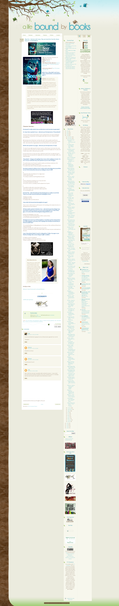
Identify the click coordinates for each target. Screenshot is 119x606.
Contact (58, 35)
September (70, 409)
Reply (26, 353)
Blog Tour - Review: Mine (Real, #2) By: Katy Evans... (71, 279)
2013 (26, 320)
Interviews (37, 35)
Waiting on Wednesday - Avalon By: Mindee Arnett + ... (71, 233)
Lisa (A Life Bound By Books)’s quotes (85, 248)
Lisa (66, 552)
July (68, 412)
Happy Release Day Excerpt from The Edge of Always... (71, 367)
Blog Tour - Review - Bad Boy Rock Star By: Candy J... (71, 237)
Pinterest (42, 289)
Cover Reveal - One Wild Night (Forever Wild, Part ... (71, 288)
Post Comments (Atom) (32, 406)
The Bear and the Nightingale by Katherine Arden (85, 295)
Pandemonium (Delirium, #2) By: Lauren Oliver (70, 53)
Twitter (28, 289)
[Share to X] (57, 326)
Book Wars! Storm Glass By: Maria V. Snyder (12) (71, 378)
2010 (67, 426)
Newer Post (26, 404)
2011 (67, 424)
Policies (51, 35)
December (70, 137)
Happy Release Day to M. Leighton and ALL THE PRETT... (71, 305)
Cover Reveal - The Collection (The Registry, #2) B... (71, 374)
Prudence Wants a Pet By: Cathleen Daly (71, 59)
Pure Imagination (85, 315)
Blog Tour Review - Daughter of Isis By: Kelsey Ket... (71, 327)
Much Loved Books (69, 438)
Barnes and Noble (46, 64)
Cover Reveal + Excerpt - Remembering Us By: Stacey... (71, 212)
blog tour (41, 320)
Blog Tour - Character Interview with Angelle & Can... (70, 392)
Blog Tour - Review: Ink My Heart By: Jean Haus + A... (71, 252)
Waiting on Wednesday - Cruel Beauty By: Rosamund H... (71, 292)
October (69, 407)
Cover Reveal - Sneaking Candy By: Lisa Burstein (71, 270)
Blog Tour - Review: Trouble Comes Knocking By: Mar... (71, 173)
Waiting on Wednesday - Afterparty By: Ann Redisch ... (70, 165)
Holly (29, 369)
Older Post (57, 404)
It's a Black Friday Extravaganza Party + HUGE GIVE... (70, 146)
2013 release (30, 320)
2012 (67, 423)
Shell (29, 333)
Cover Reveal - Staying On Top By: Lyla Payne (70, 342)
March (69, 418)
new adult (31, 321)
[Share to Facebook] (59, 326)
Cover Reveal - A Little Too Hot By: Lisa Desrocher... (71, 224)
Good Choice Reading (86, 287)
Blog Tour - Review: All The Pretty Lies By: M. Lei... (71, 260)
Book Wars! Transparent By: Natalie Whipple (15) (71, 190)
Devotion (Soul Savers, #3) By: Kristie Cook (71, 65)
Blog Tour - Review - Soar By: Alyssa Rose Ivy (71, 208)
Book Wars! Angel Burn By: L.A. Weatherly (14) (70, 245)
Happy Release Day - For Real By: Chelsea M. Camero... (71, 275)
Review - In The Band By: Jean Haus (70, 256)
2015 (67, 132)
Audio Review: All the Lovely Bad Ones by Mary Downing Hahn (86, 311)
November (70, 138)
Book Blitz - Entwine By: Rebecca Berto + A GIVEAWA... (71, 154)
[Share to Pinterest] (60, 326)
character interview (46, 320)
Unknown (30, 347)
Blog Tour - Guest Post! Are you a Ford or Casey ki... (71, 395)
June (68, 413)
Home (24, 35)
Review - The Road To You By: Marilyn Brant (71, 249)
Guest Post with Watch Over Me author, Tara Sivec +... (71, 382)
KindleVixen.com (85, 269)
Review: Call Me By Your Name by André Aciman (86, 324)
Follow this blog (85, 201)
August (69, 410)
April (69, 416)
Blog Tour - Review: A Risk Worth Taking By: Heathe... (71, 387)
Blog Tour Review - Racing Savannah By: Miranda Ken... (71, 182)
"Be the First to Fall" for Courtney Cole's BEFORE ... (71, 185)
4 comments (58, 323)
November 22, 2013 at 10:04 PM (33, 334)
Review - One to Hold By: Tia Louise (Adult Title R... (71, 229)
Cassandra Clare (85, 261)
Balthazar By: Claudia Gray (71, 57)
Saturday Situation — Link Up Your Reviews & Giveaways (86, 318)
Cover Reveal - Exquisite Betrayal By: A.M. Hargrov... (71, 349)
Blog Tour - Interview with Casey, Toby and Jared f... (71, 204)
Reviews (31, 35)
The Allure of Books (85, 275)
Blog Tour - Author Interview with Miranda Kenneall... (70, 178)
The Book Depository (54, 64)
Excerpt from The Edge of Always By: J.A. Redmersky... (70, 318)
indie (55, 320)
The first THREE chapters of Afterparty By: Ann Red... (70, 195)
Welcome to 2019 (85, 330)
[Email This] (55, 326)
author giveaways (36, 320)
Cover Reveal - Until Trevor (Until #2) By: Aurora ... (71, 267)
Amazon (58, 63)
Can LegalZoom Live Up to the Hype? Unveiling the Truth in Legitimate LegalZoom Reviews (86, 279)
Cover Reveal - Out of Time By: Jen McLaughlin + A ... (71, 309)
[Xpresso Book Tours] (70, 493)
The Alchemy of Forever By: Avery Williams (71, 46)
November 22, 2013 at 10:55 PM (33, 348)
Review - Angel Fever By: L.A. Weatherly (70, 346)
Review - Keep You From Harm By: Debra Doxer (71, 301)
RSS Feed (39, 316)
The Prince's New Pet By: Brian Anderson (70, 56)
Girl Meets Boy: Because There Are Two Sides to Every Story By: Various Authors (70, 68)
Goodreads (47, 61)
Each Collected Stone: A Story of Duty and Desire (86, 271)
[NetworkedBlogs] (85, 199)
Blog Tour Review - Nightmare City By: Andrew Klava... (71, 363)
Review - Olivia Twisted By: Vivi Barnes (70, 339)
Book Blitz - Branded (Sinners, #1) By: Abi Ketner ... (71, 263)
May (68, 415)
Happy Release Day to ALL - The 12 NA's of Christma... (71, 404)
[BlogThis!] (56, 326)
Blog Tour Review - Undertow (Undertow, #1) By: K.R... (71, 160)
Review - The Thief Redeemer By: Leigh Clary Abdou (71, 331)
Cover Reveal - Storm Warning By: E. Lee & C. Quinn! (70, 400)
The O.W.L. (84, 309)
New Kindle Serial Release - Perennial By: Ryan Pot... (71, 141)
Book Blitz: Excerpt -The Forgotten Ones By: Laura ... (71, 150)
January (69, 421)
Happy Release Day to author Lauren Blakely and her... (71, 221)
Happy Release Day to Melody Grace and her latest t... (71, 335)
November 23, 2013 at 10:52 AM (33, 359)
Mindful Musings (69, 439)
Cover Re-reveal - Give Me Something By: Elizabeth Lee (70, 283)
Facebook (33, 289)
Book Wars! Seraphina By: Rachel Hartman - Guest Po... (71, 314)
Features (45, 35)
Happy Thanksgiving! (71, 157)
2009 (67, 427)
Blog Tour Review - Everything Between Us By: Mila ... (71, 354)
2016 (67, 131)
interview (27, 321)
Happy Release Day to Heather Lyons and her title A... (71, 371)
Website (25, 289)
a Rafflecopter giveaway (28, 299)
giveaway (52, 320)
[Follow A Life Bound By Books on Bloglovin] (85, 184)
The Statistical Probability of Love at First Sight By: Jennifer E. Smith (71, 61)
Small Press (41, 321)
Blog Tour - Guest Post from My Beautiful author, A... (71, 297)
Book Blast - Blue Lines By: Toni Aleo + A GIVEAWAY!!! (70, 199)
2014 (67, 134)
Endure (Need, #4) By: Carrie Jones (70, 44)
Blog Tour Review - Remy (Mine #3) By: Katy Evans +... (71, 169)
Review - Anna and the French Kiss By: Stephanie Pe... (71, 217)
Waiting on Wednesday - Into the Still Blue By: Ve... (71, 358)
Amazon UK (44, 65)
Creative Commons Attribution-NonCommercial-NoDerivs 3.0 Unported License (70, 556)
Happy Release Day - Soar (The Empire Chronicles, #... (71, 242)
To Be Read (84, 285)
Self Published (35, 321)
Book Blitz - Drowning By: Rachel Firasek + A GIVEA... (71, 323)
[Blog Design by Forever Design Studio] (68, 603)
